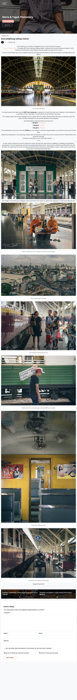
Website (6, 641)
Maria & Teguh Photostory (17, 17)
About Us (7, 25)
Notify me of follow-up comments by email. (16, 653)
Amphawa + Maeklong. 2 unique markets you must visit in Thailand (19, 593)
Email (41, 633)
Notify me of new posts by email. (48, 653)
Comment (7, 613)
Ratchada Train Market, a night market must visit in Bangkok (55, 593)
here (53, 138)
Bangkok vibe (5, 35)
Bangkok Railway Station (10, 48)
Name (6, 633)
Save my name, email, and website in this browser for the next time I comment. (28, 648)
